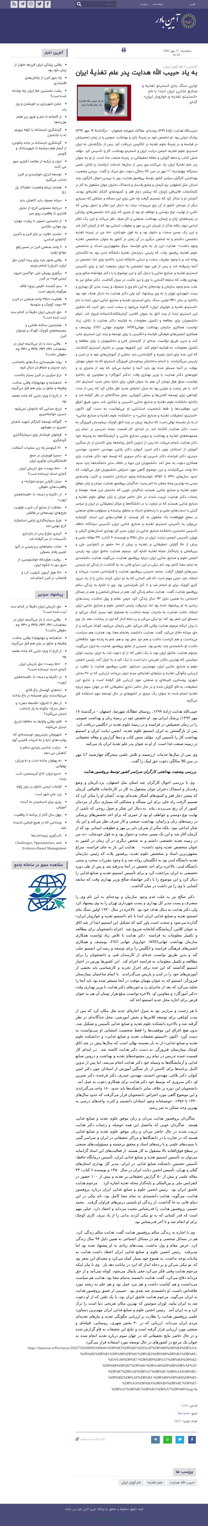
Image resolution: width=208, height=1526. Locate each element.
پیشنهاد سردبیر (50, 594)
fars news (184, 1413)
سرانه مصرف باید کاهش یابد (40, 200)
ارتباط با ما (158, 4)
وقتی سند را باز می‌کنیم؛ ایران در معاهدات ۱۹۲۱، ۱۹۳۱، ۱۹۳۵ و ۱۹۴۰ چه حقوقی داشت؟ (40, 349)
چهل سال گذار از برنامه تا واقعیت (37, 815)
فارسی (192, 4)
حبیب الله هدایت (182, 1482)
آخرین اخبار (53, 53)
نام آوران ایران (131, 1482)
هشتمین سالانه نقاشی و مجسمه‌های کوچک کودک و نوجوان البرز (41, 331)
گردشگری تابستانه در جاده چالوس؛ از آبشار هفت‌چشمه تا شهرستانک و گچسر (39, 148)
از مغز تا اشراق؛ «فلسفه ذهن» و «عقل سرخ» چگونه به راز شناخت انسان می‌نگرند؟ (40, 708)
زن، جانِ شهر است (48, 794)
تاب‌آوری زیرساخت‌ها (46, 835)
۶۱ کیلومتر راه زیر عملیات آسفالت (36, 447)
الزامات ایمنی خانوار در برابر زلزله (39, 786)
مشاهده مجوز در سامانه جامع (38, 865)
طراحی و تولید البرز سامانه (104, 1519)
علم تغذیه (155, 1482)
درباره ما (144, 4)
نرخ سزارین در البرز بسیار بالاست (37, 375)
